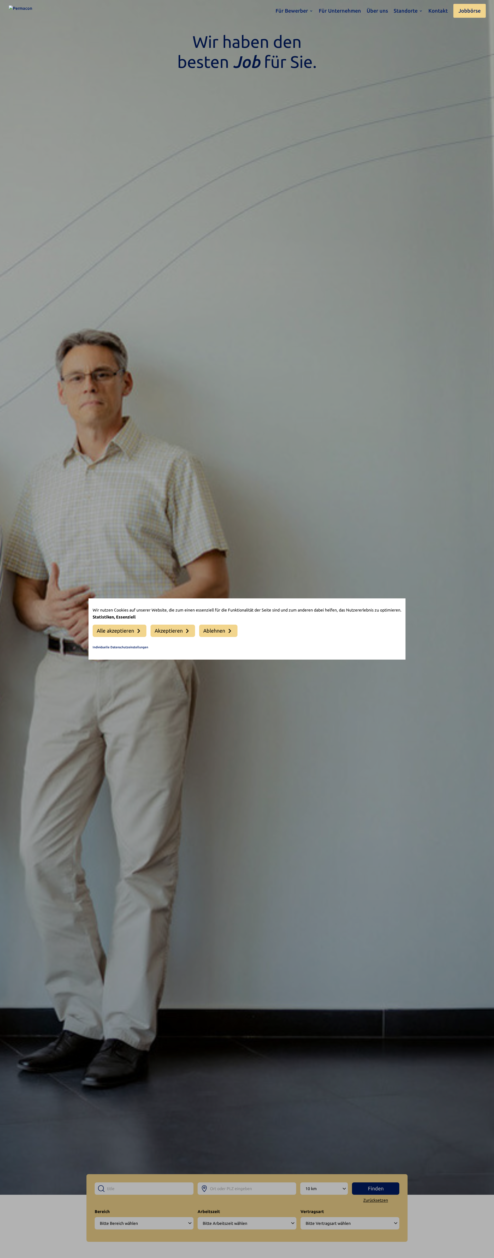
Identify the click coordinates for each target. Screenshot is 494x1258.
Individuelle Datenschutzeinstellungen (120, 647)
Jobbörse (469, 11)
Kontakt (438, 11)
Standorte (406, 11)
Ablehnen (214, 631)
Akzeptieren (169, 631)
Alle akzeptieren (115, 631)
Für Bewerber (292, 11)
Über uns (377, 11)
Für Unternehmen (340, 11)
